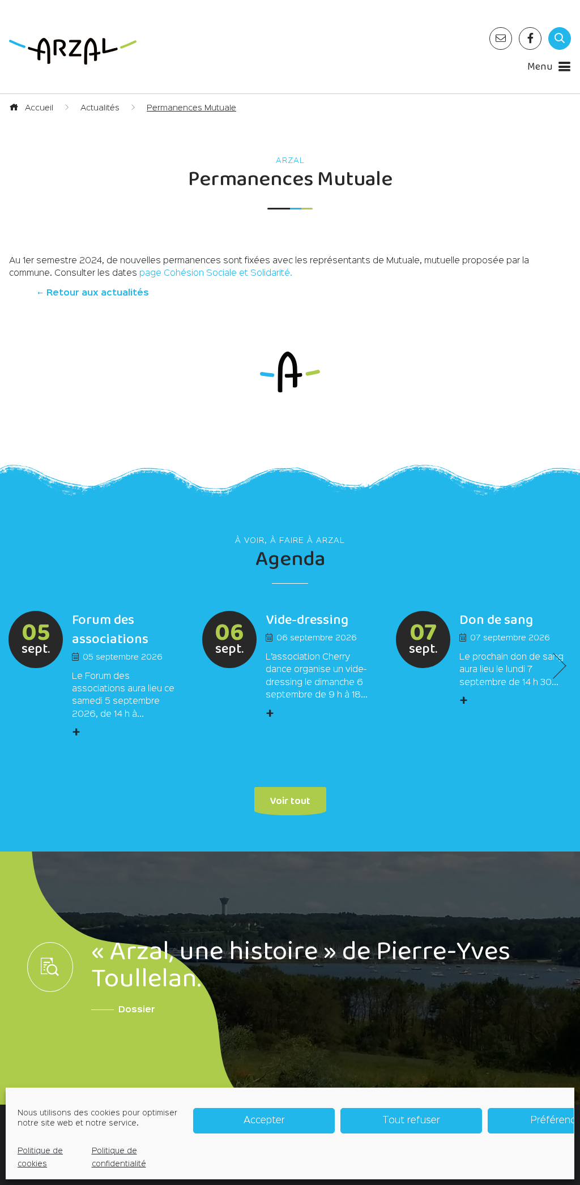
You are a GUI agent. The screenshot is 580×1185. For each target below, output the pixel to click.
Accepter (264, 1120)
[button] (553, 666)
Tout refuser (411, 1120)
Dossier (136, 1010)
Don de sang (496, 620)
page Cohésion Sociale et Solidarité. (215, 273)
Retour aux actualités (96, 293)
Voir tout (290, 799)
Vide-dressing (307, 620)
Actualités (100, 108)
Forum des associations (110, 630)
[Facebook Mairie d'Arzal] (530, 38)
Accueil (38, 108)
